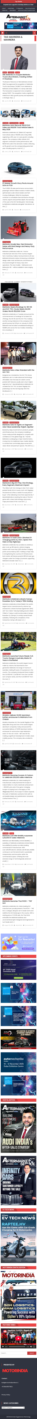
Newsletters (13, 10)
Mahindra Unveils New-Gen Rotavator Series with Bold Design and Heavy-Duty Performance (18, 246)
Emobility (5, 123)
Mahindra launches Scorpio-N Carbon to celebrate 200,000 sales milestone (18, 776)
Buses (4, 72)
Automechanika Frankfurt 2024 (26, 10)
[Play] (3, 1347)
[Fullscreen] (34, 1347)
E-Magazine (19, 8)
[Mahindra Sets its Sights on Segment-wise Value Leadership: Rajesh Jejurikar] (18, 410)
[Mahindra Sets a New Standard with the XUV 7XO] (18, 353)
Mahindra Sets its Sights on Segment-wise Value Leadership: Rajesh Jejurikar (18, 426)
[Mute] (31, 1347)
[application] (18, 1338)
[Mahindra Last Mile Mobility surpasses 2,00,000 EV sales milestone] (18, 820)
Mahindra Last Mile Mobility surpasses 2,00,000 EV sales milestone (18, 837)
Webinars (4, 10)
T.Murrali (16, 210)
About (4, 8)
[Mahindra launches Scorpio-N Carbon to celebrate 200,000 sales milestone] (18, 760)
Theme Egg (27, 1417)
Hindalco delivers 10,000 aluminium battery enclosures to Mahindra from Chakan (17, 717)
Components (6, 713)
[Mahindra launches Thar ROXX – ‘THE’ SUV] (18, 884)
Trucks (17, 72)
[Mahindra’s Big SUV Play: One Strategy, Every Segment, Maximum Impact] (18, 468)
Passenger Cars (7, 181)
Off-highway (6, 242)
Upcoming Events (30, 8)
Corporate (11, 72)
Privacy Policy (6, 1395)
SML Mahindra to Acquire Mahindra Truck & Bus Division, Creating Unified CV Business (17, 77)
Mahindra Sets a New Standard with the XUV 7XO (18, 371)
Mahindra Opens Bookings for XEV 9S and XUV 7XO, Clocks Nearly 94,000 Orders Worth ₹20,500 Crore (17, 309)
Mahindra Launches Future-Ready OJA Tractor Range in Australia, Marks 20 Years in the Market (18, 658)
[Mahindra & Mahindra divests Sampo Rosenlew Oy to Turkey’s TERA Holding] (18, 583)
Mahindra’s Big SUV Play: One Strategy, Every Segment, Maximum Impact (18, 484)
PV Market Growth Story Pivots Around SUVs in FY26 (18, 184)
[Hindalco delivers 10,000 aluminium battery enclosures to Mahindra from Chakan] (18, 700)
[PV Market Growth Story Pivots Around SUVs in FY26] (18, 168)
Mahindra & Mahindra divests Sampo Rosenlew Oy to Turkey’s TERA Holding (18, 600)
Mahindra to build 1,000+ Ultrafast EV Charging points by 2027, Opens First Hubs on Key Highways (17, 539)
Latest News (11, 8)
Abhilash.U (17, 151)
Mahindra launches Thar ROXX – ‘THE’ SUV (17, 902)
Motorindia (17, 101)
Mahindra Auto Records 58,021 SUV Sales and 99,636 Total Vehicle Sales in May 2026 (18, 127)
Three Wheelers (14, 123)
